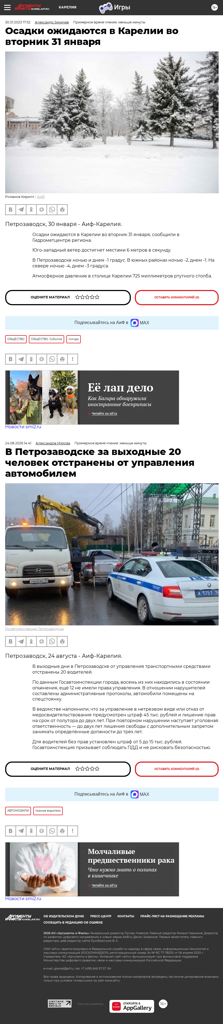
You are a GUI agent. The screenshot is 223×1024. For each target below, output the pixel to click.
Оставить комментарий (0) (176, 297)
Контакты (125, 916)
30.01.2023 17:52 (17, 22)
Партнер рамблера (90, 1003)
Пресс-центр (100, 916)
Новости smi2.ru (23, 426)
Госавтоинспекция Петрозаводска (34, 629)
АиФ (41, 197)
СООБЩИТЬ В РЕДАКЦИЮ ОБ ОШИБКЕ (73, 922)
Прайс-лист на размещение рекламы (172, 916)
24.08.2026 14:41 (18, 443)
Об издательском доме (64, 916)
